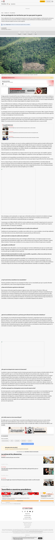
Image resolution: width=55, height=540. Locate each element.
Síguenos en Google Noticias (28, 443)
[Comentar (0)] (30, 33)
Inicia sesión (4, 499)
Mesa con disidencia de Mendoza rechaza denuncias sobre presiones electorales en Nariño (24, 137)
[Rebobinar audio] (49, 85)
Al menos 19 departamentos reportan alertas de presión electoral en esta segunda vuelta (23, 132)
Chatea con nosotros (28, 518)
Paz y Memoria (11, 126)
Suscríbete (42, 1)
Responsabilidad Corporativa (27, 522)
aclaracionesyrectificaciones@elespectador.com (36, 531)
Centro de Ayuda (27, 526)
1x (52, 85)
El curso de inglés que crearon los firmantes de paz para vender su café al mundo (22, 127)
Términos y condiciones (27, 523)
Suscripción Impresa (27, 515)
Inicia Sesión (48, 1)
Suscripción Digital (27, 517)
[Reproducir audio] (2, 84)
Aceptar (40, 538)
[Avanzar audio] (50, 85)
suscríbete (9, 499)
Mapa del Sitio (27, 513)
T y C (10, 503)
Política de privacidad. (17, 503)
